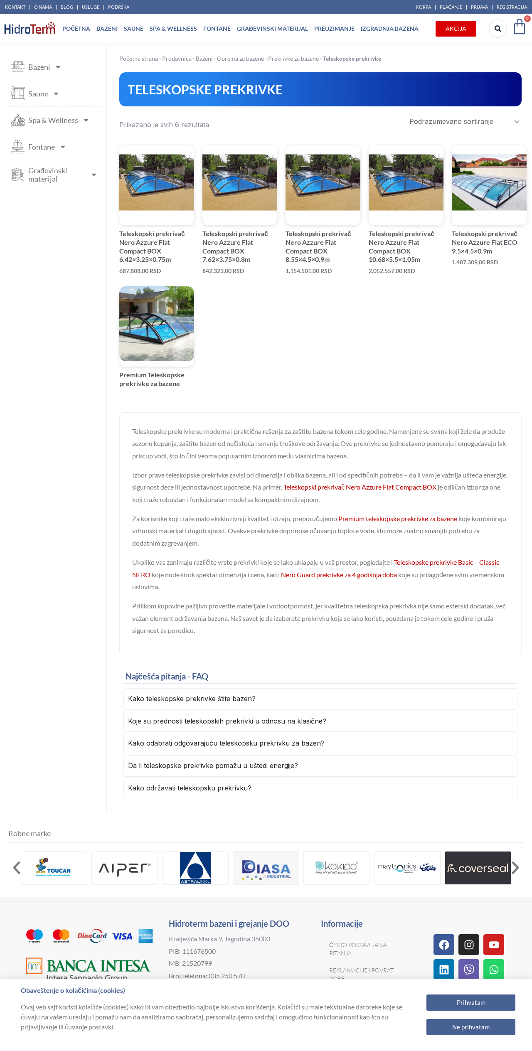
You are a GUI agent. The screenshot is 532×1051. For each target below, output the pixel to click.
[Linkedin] (443, 969)
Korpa (423, 7)
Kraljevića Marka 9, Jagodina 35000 (219, 939)
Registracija (512, 7)
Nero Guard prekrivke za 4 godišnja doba (339, 574)
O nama (43, 7)
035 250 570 (227, 976)
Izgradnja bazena (390, 28)
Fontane (217, 28)
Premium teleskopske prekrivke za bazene (397, 518)
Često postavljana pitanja (358, 949)
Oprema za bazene (240, 58)
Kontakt (15, 7)
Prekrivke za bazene (293, 58)
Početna (76, 28)
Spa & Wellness (173, 28)
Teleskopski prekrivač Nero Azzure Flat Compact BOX (359, 487)
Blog (67, 7)
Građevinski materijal (272, 28)
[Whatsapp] (493, 969)
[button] (16, 867)
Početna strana (138, 58)
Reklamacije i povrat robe (361, 974)
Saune (133, 28)
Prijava (479, 7)
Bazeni (107, 28)
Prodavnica (177, 58)
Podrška (118, 7)
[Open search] (498, 29)
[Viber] (468, 969)
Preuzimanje (334, 28)
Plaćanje (451, 7)
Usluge (90, 7)
